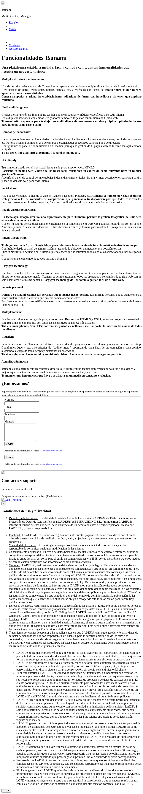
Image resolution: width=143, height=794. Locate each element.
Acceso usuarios (18, 48)
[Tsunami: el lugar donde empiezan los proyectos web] (2, 3)
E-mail (8, 406)
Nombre (9, 399)
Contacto (14, 45)
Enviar (9, 443)
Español (13, 22)
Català (12, 29)
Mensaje (9, 421)
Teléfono (9, 414)
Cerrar (6, 790)
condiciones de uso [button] (52, 450)
